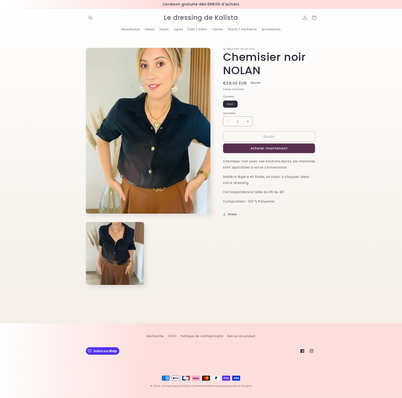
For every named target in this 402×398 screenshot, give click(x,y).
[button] (90, 17)
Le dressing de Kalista (176, 386)
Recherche (155, 336)
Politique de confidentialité (202, 336)
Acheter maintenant (269, 148)
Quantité (229, 113)
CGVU (172, 336)
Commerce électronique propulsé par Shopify (221, 386)
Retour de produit (241, 336)
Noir (232, 105)
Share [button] (232, 214)
